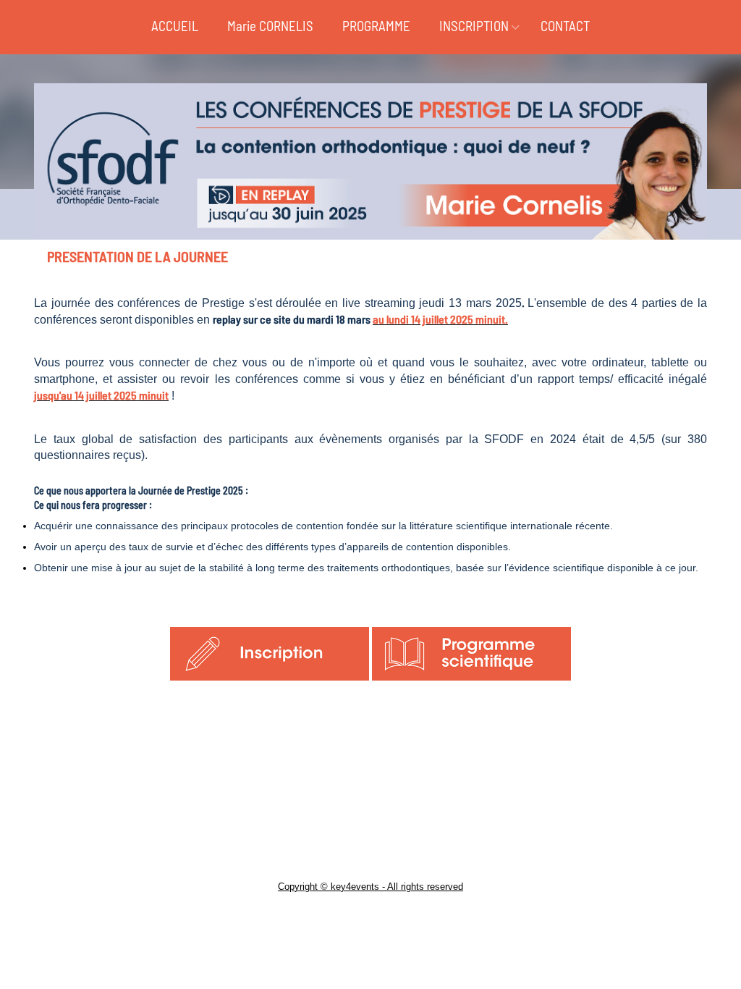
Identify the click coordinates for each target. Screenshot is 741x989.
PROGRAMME (376, 25)
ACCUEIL (174, 25)
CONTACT (565, 25)
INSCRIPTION (474, 25)
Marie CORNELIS (270, 25)
